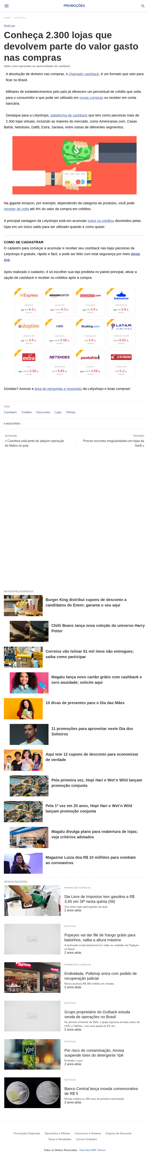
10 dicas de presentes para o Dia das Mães (85, 703)
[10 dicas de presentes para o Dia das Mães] (23, 708)
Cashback (10, 412)
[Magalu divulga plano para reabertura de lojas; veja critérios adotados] (29, 837)
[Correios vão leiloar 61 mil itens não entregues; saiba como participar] (23, 657)
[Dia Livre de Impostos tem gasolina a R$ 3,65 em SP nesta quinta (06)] (32, 900)
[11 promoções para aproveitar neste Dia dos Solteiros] (29, 734)
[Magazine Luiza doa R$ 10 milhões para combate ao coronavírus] (23, 863)
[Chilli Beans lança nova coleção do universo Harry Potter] (29, 631)
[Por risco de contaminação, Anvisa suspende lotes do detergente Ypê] (32, 1054)
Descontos (43, 412)
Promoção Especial (78, 888)
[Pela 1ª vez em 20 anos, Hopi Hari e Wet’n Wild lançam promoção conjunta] (23, 811)
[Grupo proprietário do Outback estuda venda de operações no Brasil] (32, 1016)
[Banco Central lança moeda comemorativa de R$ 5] (32, 1092)
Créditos (26, 412)
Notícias (20, 18)
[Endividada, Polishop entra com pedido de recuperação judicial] (32, 977)
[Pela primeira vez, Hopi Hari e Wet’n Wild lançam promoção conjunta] (29, 786)
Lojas (58, 412)
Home (7, 18)
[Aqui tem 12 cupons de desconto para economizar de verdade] (23, 760)
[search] (143, 6)
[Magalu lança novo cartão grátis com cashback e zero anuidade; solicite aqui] (29, 682)
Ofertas (70, 412)
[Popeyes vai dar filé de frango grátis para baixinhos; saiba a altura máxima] (32, 939)
